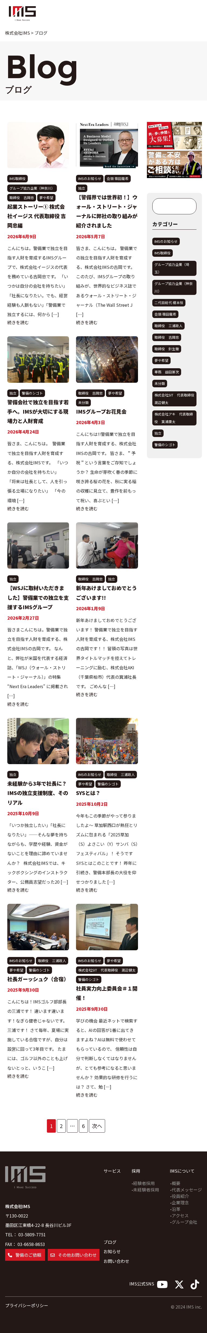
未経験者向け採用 (27, 65)
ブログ (10, 65)
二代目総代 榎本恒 (168, 302)
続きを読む (18, 322)
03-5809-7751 (32, 1234)
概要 (176, 1183)
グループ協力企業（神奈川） (32, 188)
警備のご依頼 (54, 76)
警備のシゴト (32, 393)
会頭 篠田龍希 (118, 178)
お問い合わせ (116, 1261)
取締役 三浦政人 (121, 774)
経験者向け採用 (40, 65)
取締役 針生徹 (166, 348)
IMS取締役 (17, 178)
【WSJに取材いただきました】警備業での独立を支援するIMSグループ (38, 597)
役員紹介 (180, 1196)
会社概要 (17, 65)
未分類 (83, 402)
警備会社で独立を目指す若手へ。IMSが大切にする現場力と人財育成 (38, 411)
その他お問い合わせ (77, 1255)
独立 (81, 188)
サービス (3, 65)
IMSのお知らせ (89, 178)
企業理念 (180, 1202)
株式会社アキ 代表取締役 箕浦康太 (173, 417)
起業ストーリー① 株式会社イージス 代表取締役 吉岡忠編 (36, 216)
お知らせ (112, 1251)
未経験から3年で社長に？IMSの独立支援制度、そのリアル (37, 793)
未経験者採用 (146, 1189)
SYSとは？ (88, 793)
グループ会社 (184, 1222)
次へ (97, 1126)
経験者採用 (144, 1183)
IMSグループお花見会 (101, 411)
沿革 (176, 1209)
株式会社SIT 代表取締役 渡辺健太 (107, 970)
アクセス (180, 1215)
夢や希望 (46, 197)
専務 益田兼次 (166, 371)
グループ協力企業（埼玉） (171, 268)
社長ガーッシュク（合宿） (38, 979)
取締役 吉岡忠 (21, 197)
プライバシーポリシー (26, 1305)
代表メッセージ (187, 1189)
